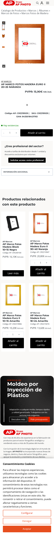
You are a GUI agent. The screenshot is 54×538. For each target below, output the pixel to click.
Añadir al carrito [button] (40, 271)
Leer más (13, 273)
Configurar (27, 513)
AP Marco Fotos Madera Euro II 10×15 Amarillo (12, 318)
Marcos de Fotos (10, 13)
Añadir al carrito (36, 132)
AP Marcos (6, 81)
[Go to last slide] (3, 22)
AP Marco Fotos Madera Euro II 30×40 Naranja (39, 246)
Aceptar (27, 528)
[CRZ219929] (29, 44)
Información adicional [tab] (15, 172)
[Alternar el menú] (48, 3)
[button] (3, 25)
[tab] (27, 64)
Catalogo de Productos (13, 10)
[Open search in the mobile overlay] (37, 3)
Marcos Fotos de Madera (34, 13)
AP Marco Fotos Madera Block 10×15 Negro (12, 247)
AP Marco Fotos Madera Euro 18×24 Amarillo (39, 318)
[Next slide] (3, 66)
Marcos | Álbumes (38, 10)
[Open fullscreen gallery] (50, 64)
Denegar (27, 521)
